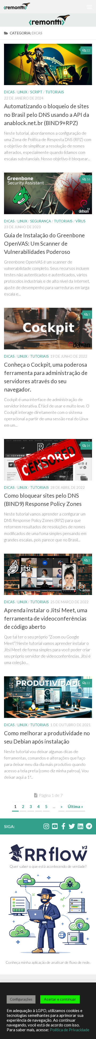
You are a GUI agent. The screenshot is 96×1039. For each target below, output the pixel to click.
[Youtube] (54, 826)
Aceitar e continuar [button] (60, 999)
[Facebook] (63, 826)
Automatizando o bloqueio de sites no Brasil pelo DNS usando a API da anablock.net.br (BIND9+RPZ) (46, 114)
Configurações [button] (21, 999)
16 (88, 179)
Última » (75, 806)
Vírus (80, 221)
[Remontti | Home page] (21, 6)
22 (88, 50)
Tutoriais (54, 92)
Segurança (40, 221)
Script (36, 92)
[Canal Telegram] (89, 826)
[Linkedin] (80, 826)
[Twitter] (72, 826)
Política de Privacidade (69, 1030)
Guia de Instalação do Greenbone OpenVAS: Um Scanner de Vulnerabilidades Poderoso (44, 243)
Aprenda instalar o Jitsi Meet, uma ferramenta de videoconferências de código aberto (45, 618)
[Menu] (89, 6)
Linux (22, 92)
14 (88, 445)
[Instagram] (46, 826)
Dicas (9, 92)
